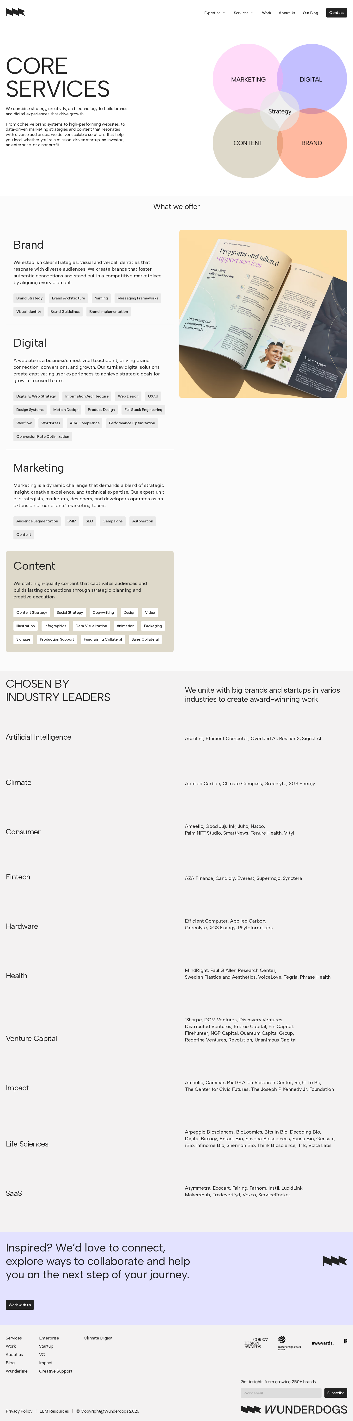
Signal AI (311, 738)
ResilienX (289, 738)
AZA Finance (199, 878)
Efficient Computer (227, 738)
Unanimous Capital (275, 1040)
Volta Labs (319, 1145)
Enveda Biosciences (267, 1138)
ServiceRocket (274, 1195)
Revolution (240, 1040)
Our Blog (310, 13)
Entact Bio (231, 1138)
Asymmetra (197, 1188)
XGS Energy (302, 783)
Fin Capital (280, 1026)
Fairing (239, 1188)
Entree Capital (250, 1026)
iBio (189, 1145)
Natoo (257, 826)
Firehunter (196, 1033)
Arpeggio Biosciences (209, 1132)
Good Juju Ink (220, 826)
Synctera (292, 878)
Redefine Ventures (205, 1040)
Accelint (194, 738)
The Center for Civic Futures (217, 1089)
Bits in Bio (275, 1132)
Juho (243, 826)
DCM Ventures (220, 1020)
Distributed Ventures (208, 1026)
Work (266, 13)
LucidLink (291, 1188)
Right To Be (307, 1082)
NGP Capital (224, 1033)
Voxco (249, 1195)
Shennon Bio (241, 1145)
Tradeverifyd (226, 1195)
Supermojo (268, 878)
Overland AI (264, 738)
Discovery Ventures (260, 1020)
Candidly (225, 878)
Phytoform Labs (255, 927)
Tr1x (302, 1145)
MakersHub (197, 1195)
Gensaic (325, 1138)
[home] (15, 12)
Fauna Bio (303, 1138)
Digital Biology (201, 1138)
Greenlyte (275, 783)
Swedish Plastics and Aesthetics (220, 977)
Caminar (215, 1082)
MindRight (196, 970)
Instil (273, 1188)
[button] (215, 13)
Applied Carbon (202, 783)
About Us (287, 13)
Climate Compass (242, 783)
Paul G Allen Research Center (242, 970)
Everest (245, 878)
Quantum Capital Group (266, 1033)
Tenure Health (266, 833)
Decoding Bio (305, 1132)
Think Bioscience (276, 1145)
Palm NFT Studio (203, 833)
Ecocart (221, 1188)
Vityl (289, 833)
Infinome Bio (210, 1145)
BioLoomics (249, 1132)
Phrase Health (315, 977)
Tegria (291, 977)
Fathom (258, 1188)
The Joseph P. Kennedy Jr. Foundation (292, 1089)
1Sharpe (193, 1020)
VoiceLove (269, 977)
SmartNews (235, 833)
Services (241, 13)
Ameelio (194, 826)
